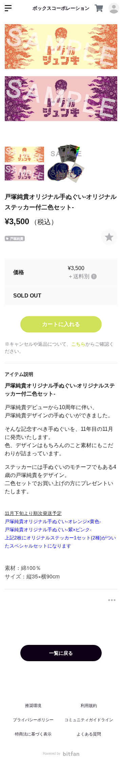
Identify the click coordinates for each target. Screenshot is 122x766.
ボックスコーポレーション (61, 8)
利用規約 (89, 705)
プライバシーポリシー (33, 719)
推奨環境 (33, 705)
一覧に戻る (61, 653)
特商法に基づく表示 (33, 734)
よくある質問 (89, 734)
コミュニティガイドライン (88, 719)
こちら (78, 344)
